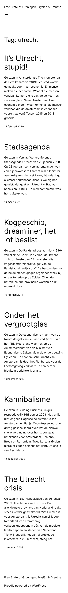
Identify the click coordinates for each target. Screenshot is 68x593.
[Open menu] (6, 15)
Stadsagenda (27, 147)
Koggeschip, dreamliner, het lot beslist (30, 231)
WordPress (39, 585)
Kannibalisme (27, 399)
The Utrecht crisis (24, 483)
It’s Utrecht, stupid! (24, 62)
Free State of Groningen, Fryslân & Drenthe (32, 7)
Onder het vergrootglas (26, 319)
